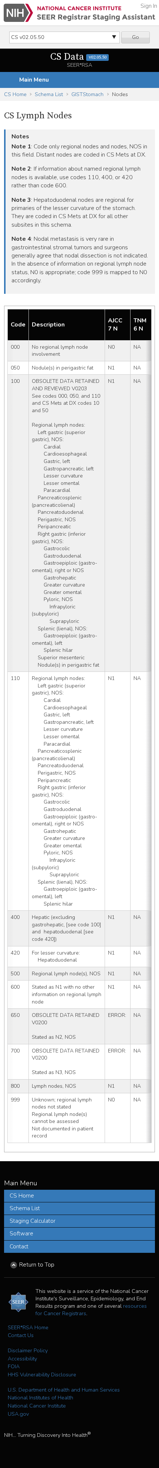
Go (135, 37)
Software (21, 1233)
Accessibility (22, 1358)
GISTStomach (87, 94)
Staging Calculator (32, 1221)
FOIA (14, 1366)
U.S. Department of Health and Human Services (64, 1389)
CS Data (78, 57)
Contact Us (21, 1335)
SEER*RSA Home (28, 1327)
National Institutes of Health (40, 1397)
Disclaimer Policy (28, 1350)
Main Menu (34, 80)
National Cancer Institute (37, 1405)
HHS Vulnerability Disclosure (42, 1374)
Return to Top (36, 1265)
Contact (19, 1246)
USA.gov (18, 1414)
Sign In (149, 6)
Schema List (49, 94)
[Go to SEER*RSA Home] (79, 13)
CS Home (15, 94)
